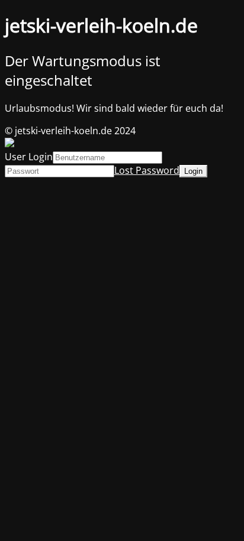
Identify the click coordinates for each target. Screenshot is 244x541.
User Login (29, 156)
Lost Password (146, 170)
